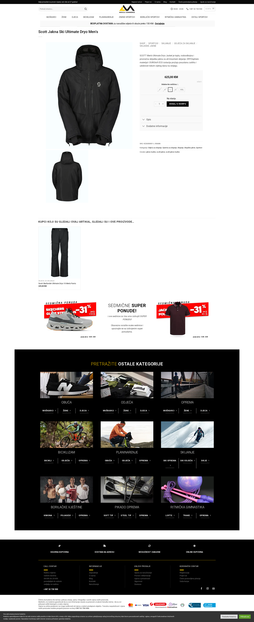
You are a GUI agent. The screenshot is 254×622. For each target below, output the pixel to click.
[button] (210, 9)
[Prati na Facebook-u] (201, 588)
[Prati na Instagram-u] (207, 588)
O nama (157, 2)
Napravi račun (137, 2)
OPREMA (187, 402)
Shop (142, 43)
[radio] (160, 90)
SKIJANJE (187, 452)
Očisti (199, 82)
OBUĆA (66, 402)
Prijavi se (148, 2)
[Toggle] (143, 120)
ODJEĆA (127, 402)
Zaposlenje (93, 573)
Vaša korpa (184, 581)
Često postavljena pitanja (190, 578)
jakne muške (151, 152)
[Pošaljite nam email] (213, 588)
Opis (148, 119)
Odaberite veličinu (169, 84)
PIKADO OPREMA (127, 507)
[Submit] (85, 9)
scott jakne (161, 152)
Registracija (184, 573)
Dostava (137, 584)
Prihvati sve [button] (245, 617)
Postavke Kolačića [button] (229, 617)
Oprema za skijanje (169, 148)
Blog (165, 2)
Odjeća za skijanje (184, 43)
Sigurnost (138, 581)
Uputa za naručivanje (143, 573)
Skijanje (166, 43)
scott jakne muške (173, 152)
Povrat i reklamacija (142, 576)
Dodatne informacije (157, 126)
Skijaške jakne (148, 46)
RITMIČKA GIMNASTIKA (187, 507)
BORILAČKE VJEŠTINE (66, 507)
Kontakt (172, 2)
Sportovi (153, 43)
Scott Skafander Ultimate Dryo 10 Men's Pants (57, 283)
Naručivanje (94, 584)
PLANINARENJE (127, 452)
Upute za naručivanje (208, 2)
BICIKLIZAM (66, 452)
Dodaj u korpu (177, 104)
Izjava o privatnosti (142, 578)
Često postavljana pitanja (187, 2)
